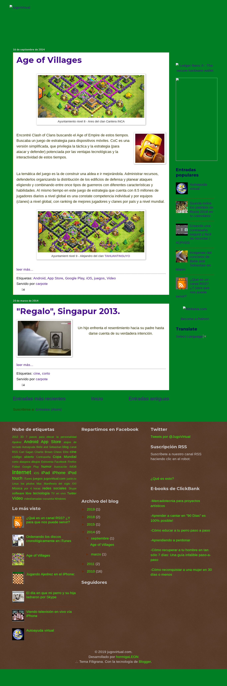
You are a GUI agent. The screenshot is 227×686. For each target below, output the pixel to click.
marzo (96, 554)
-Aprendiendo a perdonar (170, 540)
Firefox (72, 461)
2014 (91, 532)
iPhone (58, 472)
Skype (72, 488)
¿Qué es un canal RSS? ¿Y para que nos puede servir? (193, 288)
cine (36, 373)
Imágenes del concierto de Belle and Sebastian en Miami (194, 261)
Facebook (61, 461)
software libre (22, 493)
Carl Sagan (26, 452)
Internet (21, 472)
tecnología (41, 493)
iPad (45, 472)
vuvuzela (48, 498)
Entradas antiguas (149, 398)
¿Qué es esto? (162, 478)
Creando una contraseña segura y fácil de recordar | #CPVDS (193, 234)
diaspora (25, 461)
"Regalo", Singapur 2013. (68, 311)
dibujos (35, 461)
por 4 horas (32, 488)
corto (46, 373)
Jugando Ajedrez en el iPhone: (50, 574)
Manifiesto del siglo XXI (60, 483)
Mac (39, 483)
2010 (91, 571)
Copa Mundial (64, 457)
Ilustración (60, 466)
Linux (15, 483)
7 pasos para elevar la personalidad (51, 436)
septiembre (100, 538)
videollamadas (33, 498)
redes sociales (54, 488)
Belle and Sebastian (48, 447)
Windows (60, 498)
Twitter (71, 493)
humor (46, 466)
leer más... (24, 269)
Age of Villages (49, 60)
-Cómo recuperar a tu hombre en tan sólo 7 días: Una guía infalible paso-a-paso (181, 555)
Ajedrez (17, 442)
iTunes (28, 478)
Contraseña (43, 457)
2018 (91, 517)
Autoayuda (28, 447)
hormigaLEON (127, 657)
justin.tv (71, 478)
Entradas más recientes (39, 398)
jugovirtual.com (54, 478)
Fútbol (16, 466)
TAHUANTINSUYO (117, 256)
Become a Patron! (195, 319)
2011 (91, 564)
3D (22, 436)
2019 (91, 509)
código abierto (23, 457)
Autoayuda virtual (40, 630)
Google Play (74, 278)
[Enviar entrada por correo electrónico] (22, 289)
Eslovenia (47, 461)
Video (111, 278)
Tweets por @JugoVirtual (170, 436)
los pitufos (28, 483)
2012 (15, 436)
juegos (99, 278)
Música (17, 488)
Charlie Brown (44, 452)
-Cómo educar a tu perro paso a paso (180, 530)
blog (65, 447)
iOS (89, 278)
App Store (55, 278)
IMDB (72, 466)
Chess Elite (61, 452)
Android (39, 278)
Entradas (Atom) (49, 409)
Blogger (145, 661)
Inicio (97, 398)
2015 (91, 524)
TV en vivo (58, 493)
